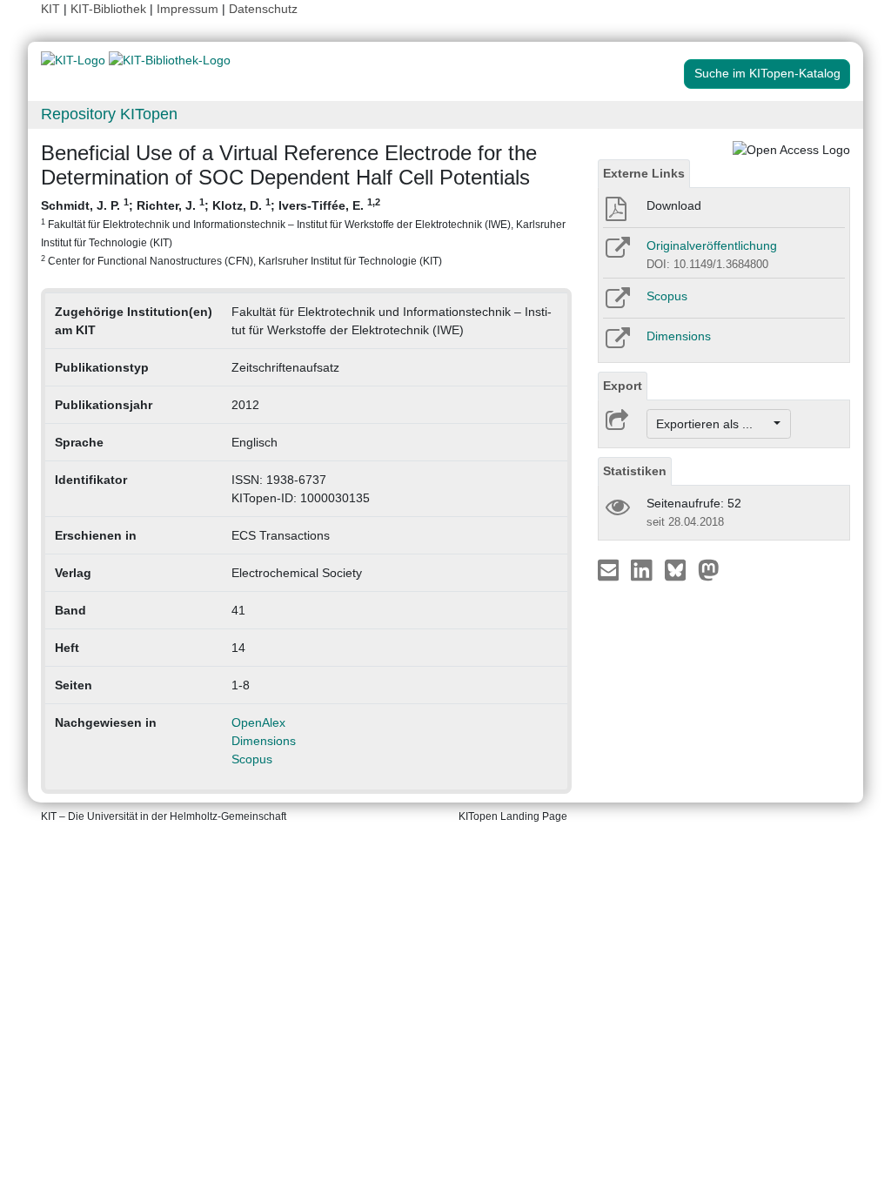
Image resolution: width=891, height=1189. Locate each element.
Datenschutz (263, 9)
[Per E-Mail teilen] (610, 569)
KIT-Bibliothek (110, 9)
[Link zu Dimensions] (616, 344)
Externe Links (644, 173)
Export (622, 386)
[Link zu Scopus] (616, 304)
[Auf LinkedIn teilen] (643, 569)
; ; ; (303, 231)
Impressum (187, 9)
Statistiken (635, 471)
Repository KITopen (109, 114)
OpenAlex (258, 722)
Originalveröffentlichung (711, 245)
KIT (50, 9)
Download (673, 205)
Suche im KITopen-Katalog (767, 73)
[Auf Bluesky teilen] (680, 569)
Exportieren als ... (713, 424)
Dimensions (263, 741)
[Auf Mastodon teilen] (709, 569)
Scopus (251, 759)
